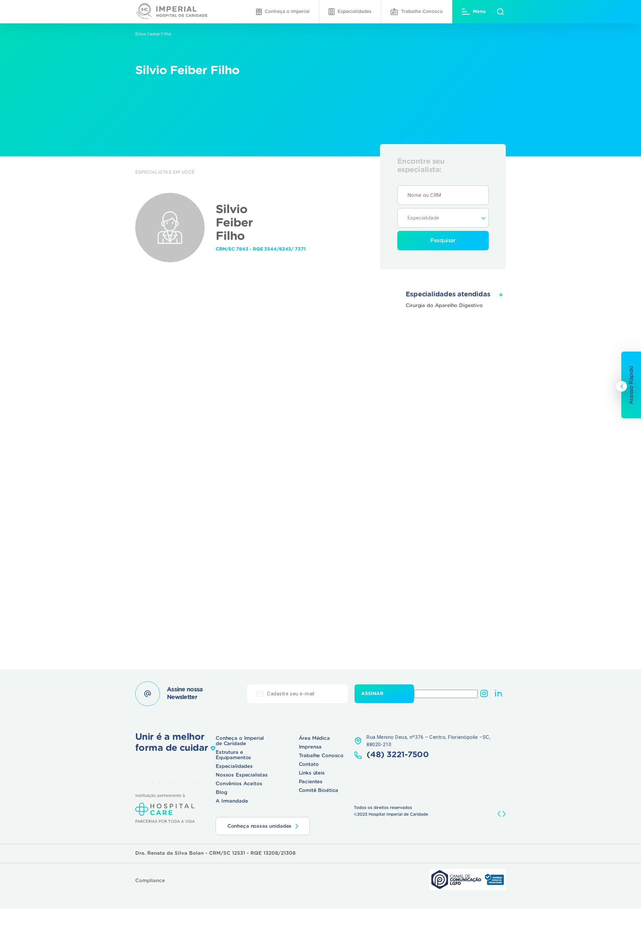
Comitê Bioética (319, 790)
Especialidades (355, 11)
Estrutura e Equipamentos (233, 755)
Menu (479, 11)
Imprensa (310, 747)
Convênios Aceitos (239, 783)
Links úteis (312, 773)
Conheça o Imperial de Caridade (240, 741)
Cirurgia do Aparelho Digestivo (444, 305)
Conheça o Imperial (287, 11)
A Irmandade (232, 801)
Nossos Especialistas (242, 775)
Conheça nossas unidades (259, 826)
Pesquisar (442, 240)
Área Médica (314, 738)
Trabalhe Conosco (422, 11)
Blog (221, 792)
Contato (309, 764)
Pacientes (311, 781)
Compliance (150, 880)
